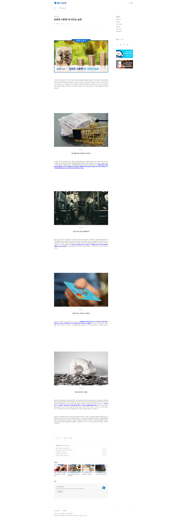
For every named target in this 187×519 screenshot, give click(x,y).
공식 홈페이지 (57, 510)
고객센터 (64, 510)
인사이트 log (119, 24)
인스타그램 (121, 44)
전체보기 (118, 17)
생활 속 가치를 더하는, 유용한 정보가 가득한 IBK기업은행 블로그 (70, 488)
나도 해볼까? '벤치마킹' (61, 452)
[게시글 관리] (60, 438)
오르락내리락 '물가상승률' (61, 453)
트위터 (124, 44)
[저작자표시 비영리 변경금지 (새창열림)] (70, 438)
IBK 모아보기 (63, 8)
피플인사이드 (119, 31)
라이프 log (58, 445)
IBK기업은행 (60, 487)
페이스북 (117, 44)
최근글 (117, 39)
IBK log (118, 26)
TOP (132, 511)
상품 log (118, 21)
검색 (128, 3)
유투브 (127, 44)
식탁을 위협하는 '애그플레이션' (62, 448)
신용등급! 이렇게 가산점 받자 (62, 455)
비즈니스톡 (118, 29)
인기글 (122, 39)
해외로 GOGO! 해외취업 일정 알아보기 (64, 450)
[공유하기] (58, 438)
